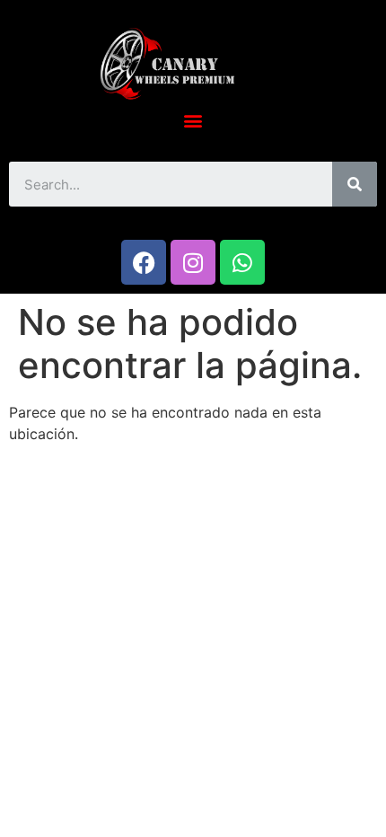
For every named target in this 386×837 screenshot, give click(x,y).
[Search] (354, 184)
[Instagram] (193, 262)
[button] (193, 120)
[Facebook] (143, 262)
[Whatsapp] (242, 262)
